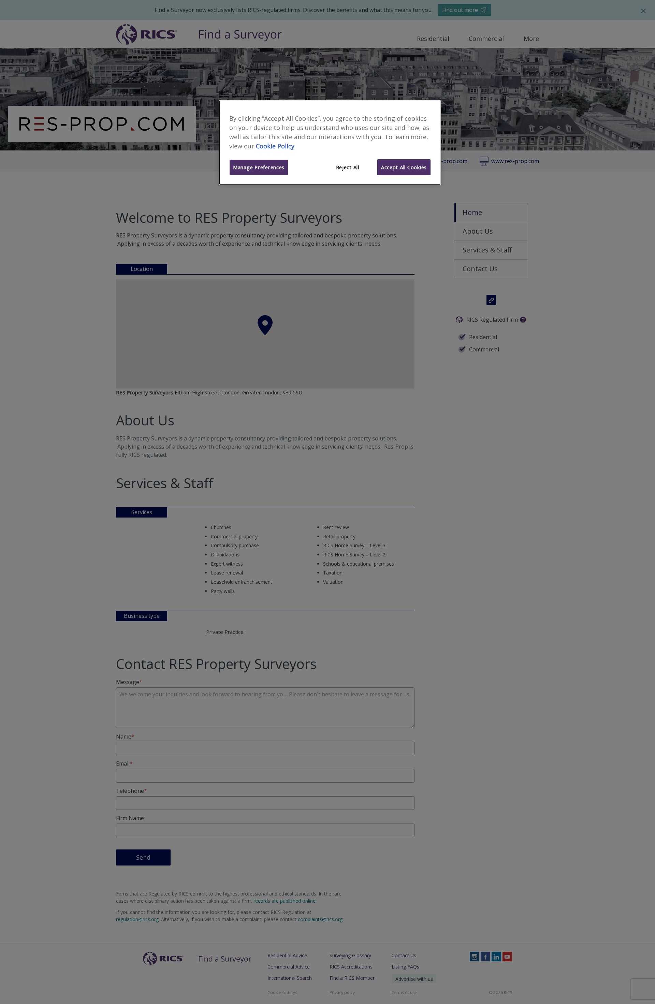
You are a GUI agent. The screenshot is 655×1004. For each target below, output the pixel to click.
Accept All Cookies (404, 167)
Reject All (347, 167)
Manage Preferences (259, 167)
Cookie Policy (275, 146)
